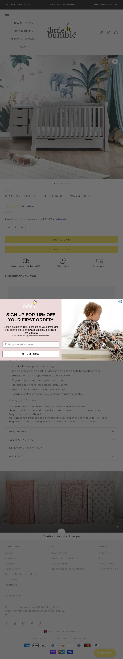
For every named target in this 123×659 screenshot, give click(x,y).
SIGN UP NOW (30, 354)
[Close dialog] (120, 301)
